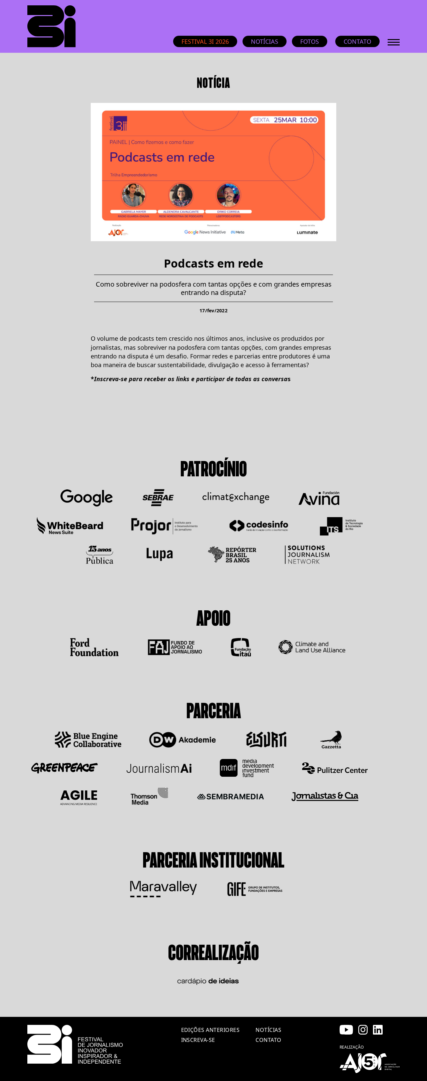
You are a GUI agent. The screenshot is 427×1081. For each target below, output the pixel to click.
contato (268, 1040)
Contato (357, 41)
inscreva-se (198, 1040)
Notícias (264, 41)
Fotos (309, 41)
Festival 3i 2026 (205, 41)
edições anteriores (210, 1030)
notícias (268, 1030)
